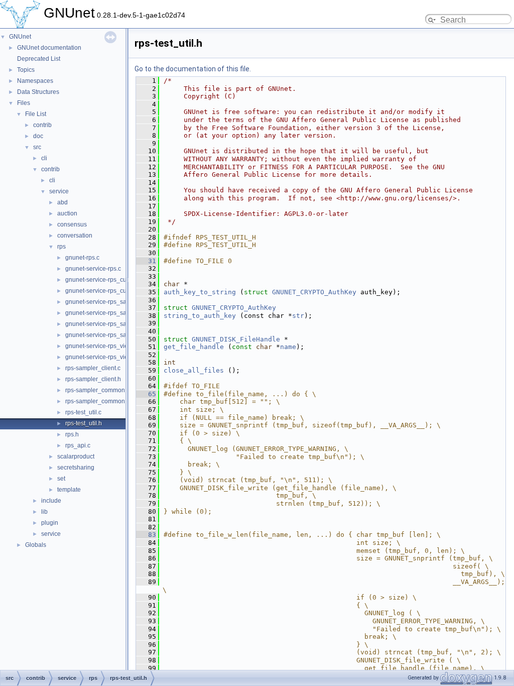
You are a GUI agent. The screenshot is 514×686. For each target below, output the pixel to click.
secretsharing (75, 467)
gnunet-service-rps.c (93, 268)
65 (146, 394)
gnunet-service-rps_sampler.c (105, 301)
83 (146, 534)
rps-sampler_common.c (97, 390)
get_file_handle (194, 347)
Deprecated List (38, 58)
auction (67, 213)
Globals (35, 544)
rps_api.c (77, 445)
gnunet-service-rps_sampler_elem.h (114, 334)
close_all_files (194, 370)
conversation (74, 235)
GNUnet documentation (49, 47)
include (51, 500)
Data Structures (38, 91)
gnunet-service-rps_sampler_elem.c (114, 323)
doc (38, 136)
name (288, 347)
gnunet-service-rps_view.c (101, 346)
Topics (26, 69)
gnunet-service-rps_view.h (101, 357)
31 (146, 261)
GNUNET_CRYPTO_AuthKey (314, 292)
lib (44, 511)
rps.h (72, 434)
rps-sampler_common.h (97, 401)
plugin (49, 522)
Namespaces (35, 80)
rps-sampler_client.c (92, 368)
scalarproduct (75, 456)
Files (23, 102)
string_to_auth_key (200, 315)
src (37, 147)
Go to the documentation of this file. (193, 69)
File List (35, 114)
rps (61, 246)
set (61, 478)
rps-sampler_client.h (93, 379)
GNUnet (20, 36)
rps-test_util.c (83, 412)
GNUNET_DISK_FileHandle (236, 339)
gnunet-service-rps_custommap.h (111, 290)
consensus (72, 224)
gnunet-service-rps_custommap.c (110, 279)
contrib (42, 125)
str (298, 315)
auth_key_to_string (200, 292)
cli (44, 158)
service (59, 191)
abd (62, 202)
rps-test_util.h (83, 423)
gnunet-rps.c (82, 257)
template (69, 489)
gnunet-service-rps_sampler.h (106, 312)
